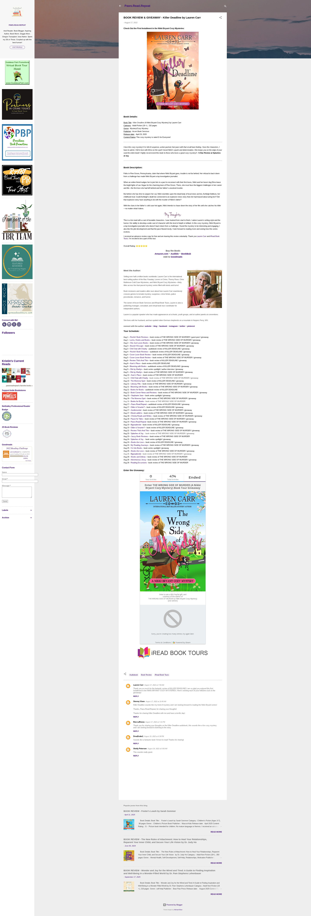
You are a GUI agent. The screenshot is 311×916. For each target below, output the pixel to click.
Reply (136, 696)
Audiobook (134, 675)
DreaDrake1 (138, 736)
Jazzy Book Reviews (139, 436)
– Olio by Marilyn (135, 369)
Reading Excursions (139, 463)
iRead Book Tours (162, 675)
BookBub (186, 254)
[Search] (225, 6)
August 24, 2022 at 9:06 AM (157, 749)
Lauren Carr (201, 236)
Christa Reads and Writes (141, 416)
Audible (175, 254)
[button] (220, 18)
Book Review (146, 675)
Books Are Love (137, 442)
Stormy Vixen (139, 701)
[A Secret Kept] (9, 382)
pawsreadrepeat (14, 452)
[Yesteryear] (9, 375)
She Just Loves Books (139, 343)
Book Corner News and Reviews (144, 393)
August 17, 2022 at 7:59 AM (154, 685)
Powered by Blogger (174, 905)
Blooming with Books (138, 366)
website (148, 326)
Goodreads (176, 257)
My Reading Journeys (139, 445)
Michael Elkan (178, 909)
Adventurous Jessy (138, 460)
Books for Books (137, 390)
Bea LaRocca (138, 722)
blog (155, 326)
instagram (173, 326)
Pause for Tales (137, 419)
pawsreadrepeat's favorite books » (19, 386)
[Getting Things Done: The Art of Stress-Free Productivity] (23, 382)
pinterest (191, 326)
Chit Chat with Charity (138, 349)
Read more (216, 832)
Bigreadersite (136, 425)
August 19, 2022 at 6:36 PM (154, 736)
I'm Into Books (136, 448)
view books (28, 460)
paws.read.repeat (17, 25)
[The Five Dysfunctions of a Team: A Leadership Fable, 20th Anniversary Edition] (18, 382)
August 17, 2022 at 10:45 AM (156, 701)
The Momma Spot (138, 381)
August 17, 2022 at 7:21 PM (155, 722)
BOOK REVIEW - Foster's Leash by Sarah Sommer (150, 811)
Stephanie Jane (137, 395)
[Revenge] (4, 372)
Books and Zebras (138, 457)
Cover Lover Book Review (140, 355)
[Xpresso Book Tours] (17, 313)
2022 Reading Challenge (17, 448)
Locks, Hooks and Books (140, 340)
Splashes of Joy (137, 433)
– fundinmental (135, 410)
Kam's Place (135, 363)
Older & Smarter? (138, 407)
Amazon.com (161, 254)
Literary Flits (136, 384)
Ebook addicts (136, 413)
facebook (163, 326)
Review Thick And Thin (139, 360)
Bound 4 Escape (136, 346)
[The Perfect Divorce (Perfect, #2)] (18, 372)
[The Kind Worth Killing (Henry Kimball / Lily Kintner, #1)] (13, 379)
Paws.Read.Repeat (137, 5)
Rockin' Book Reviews (139, 337)
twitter (183, 326)
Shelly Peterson (140, 748)
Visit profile (17, 47)
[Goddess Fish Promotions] (17, 84)
